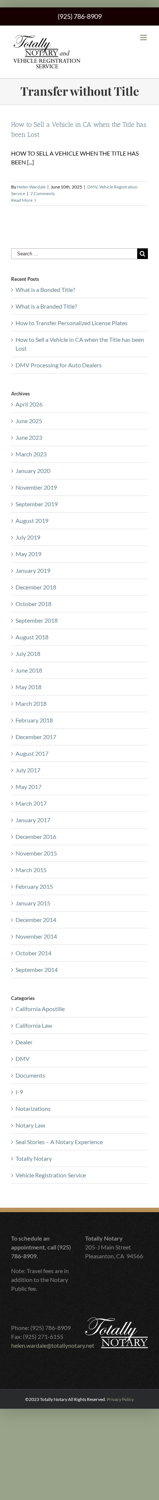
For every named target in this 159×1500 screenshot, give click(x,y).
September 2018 (37, 620)
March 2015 (31, 869)
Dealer (24, 1041)
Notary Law (30, 1125)
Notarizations (33, 1108)
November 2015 (36, 853)
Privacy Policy (120, 1399)
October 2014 (33, 952)
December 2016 (36, 836)
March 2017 (31, 803)
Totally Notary (34, 1158)
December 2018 (36, 587)
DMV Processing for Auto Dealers (59, 364)
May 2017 (28, 786)
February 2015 (34, 886)
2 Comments (42, 193)
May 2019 (28, 553)
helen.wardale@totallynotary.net (52, 1345)
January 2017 (33, 819)
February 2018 (34, 720)
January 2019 (33, 570)
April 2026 (29, 404)
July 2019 (28, 537)
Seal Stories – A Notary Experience (59, 1141)
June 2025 (29, 420)
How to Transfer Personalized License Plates (72, 322)
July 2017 (28, 769)
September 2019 (37, 503)
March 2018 (31, 703)
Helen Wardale (31, 187)
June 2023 (29, 437)
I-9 (19, 1091)
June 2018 (29, 670)
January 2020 (33, 470)
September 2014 (37, 969)
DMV (92, 187)
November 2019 (36, 487)
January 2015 (33, 903)
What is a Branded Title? (46, 306)
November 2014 (36, 936)
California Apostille (40, 1008)
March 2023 (31, 454)
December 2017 (36, 736)
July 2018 (28, 653)
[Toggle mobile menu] (144, 37)
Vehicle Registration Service (51, 1174)
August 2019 (32, 520)
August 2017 (32, 753)
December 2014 (36, 919)
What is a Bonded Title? (45, 289)
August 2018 (32, 636)
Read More (22, 200)
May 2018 (28, 686)
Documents (30, 1075)
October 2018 (33, 603)
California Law (34, 1025)
